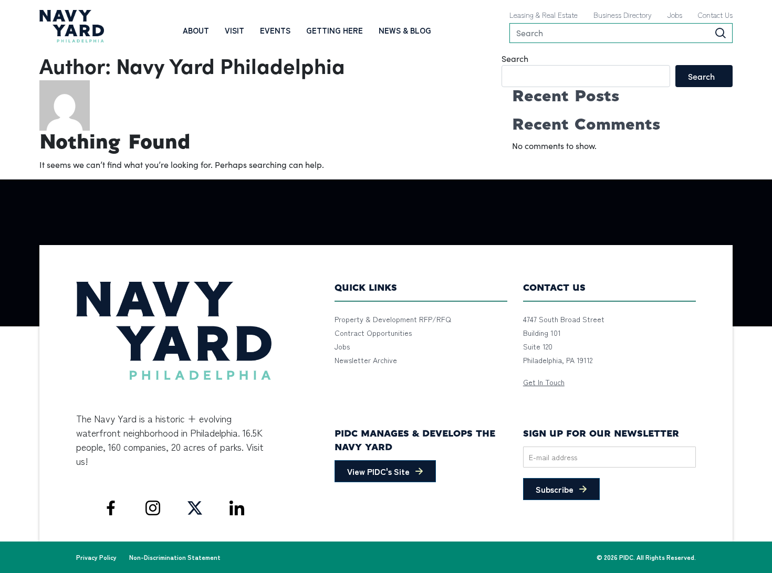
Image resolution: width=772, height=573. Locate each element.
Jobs (674, 14)
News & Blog (405, 30)
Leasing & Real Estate (543, 14)
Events (275, 30)
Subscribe (554, 489)
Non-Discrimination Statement (175, 557)
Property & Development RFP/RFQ (393, 319)
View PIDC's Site (378, 471)
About (196, 30)
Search (515, 58)
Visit (234, 30)
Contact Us (715, 14)
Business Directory (622, 14)
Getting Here (334, 30)
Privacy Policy (96, 557)
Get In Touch (544, 382)
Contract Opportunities (373, 332)
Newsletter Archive (366, 360)
